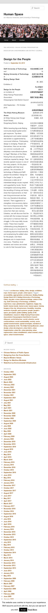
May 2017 (7, 498)
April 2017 (7, 501)
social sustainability (22, 321)
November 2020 (9, 415)
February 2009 (9, 581)
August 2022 (8, 377)
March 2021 (8, 410)
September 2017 (10, 490)
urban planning (27, 330)
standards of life (13, 326)
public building (22, 312)
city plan (11, 299)
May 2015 (7, 545)
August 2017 (8, 493)
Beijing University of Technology (28, 297)
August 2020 (8, 423)
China (6, 299)
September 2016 (10, 514)
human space (12, 293)
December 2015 (9, 532)
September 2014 (10, 552)
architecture (14, 290)
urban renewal (33, 332)
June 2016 (7, 521)
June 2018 (7, 475)
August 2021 (8, 400)
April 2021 (7, 408)
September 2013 (10, 568)
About (14, 40)
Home (6, 40)
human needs (13, 306)
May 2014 (7, 555)
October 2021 (9, 395)
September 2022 (10, 374)
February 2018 (9, 480)
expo (5, 293)
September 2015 (10, 539)
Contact (22, 40)
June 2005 (7, 596)
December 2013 (9, 563)
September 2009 (10, 578)
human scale (23, 306)
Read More (32, 609)
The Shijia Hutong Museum (29, 326)
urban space (28, 293)
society (32, 321)
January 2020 (9, 439)
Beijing (35, 295)
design (32, 290)
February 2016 (9, 526)
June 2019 (7, 452)
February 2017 (9, 506)
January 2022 (9, 387)
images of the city (10, 308)
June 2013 (7, 570)
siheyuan (7, 319)
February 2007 (9, 586)
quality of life (32, 312)
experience (8, 304)
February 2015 (9, 547)
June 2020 (7, 428)
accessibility (8, 295)
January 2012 (9, 573)
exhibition (38, 290)
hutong (41, 306)
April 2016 (7, 524)
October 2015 (9, 537)
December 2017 (9, 485)
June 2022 (7, 379)
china (27, 290)
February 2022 (9, 384)
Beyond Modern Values (12, 357)
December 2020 (9, 413)
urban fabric (27, 328)
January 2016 (9, 529)
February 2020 (9, 436)
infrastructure (22, 308)
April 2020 (7, 434)
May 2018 (7, 477)
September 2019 (10, 446)
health (6, 306)
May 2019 (7, 454)
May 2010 (7, 575)
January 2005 (9, 599)
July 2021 (7, 403)
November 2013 (9, 565)
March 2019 (8, 459)
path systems (22, 310)
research (17, 315)
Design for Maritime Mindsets (15, 360)
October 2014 (9, 550)
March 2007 (8, 583)
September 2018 (10, 472)
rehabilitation (8, 315)
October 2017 (9, 488)
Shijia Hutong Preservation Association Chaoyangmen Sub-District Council (21, 316)
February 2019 (9, 462)
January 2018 (9, 483)
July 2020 (7, 426)
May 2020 (7, 431)
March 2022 (8, 382)
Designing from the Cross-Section (17, 355)
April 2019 (7, 457)
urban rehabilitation (20, 332)
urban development (16, 328)
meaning (38, 308)
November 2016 (9, 508)
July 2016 (7, 519)
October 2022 (9, 372)
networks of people (10, 310)
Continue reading (11, 285)
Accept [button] (23, 609)
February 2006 (9, 594)
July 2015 (7, 542)
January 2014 (9, 560)
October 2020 (9, 418)
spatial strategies (26, 323)
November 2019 (9, 444)
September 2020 (10, 421)
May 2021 (7, 405)
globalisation (20, 304)
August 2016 (8, 516)
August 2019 (8, 449)
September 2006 (10, 588)
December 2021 (9, 390)
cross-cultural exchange (23, 299)
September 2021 (10, 397)
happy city (37, 304)
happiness (29, 304)
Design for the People (17, 59)
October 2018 (9, 470)
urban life (17, 330)
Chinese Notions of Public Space (16, 352)
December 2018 (9, 467)
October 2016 (9, 511)
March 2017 (8, 503)
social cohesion (28, 319)
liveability (30, 308)
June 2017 (7, 496)
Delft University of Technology (17, 301)
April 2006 (7, 591)
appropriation (18, 295)
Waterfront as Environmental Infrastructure (20, 363)
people (20, 293)
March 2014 (8, 558)
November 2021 (9, 392)
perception (12, 312)
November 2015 (9, 534)
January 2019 (9, 465)
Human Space (13, 14)
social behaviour (16, 319)
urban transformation (16, 334)
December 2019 (9, 441)
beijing (22, 290)
